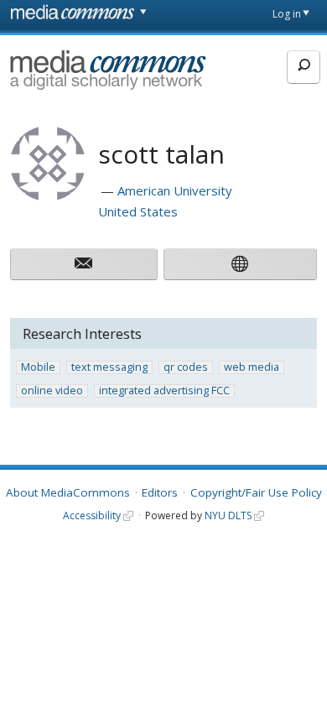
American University (174, 190)
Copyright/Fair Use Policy (256, 492)
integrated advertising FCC (164, 391)
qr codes (186, 367)
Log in (286, 14)
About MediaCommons (68, 492)
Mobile (38, 367)
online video (52, 391)
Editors (160, 492)
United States (138, 211)
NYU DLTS (228, 515)
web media (251, 367)
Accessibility (92, 515)
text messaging (109, 367)
